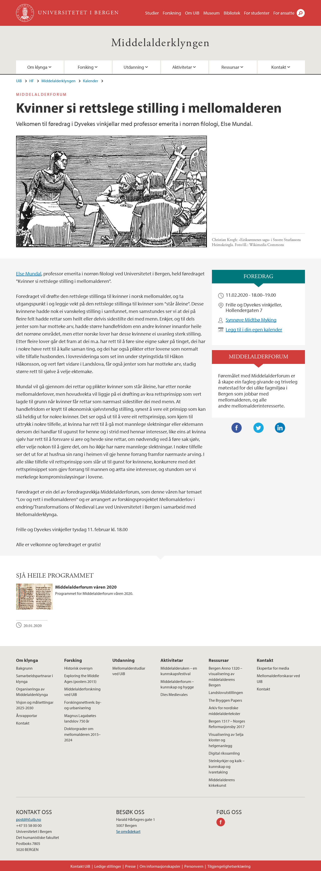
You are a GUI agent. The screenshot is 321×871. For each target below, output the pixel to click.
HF (31, 80)
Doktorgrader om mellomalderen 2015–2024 (82, 734)
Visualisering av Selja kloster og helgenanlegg (226, 740)
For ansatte (283, 13)
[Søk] (300, 13)
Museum (211, 13)
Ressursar (230, 67)
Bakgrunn (24, 668)
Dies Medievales (174, 694)
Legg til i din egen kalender (254, 329)
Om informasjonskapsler (160, 866)
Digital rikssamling (224, 753)
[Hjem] (25, 13)
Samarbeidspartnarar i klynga (34, 678)
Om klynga (37, 67)
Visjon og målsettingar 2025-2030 (34, 705)
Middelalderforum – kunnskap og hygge (177, 684)
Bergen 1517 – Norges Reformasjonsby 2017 (227, 724)
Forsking (86, 67)
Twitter (258, 428)
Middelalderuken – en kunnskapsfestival (178, 671)
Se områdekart (128, 831)
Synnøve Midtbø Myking (251, 319)
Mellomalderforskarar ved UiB (278, 678)
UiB (19, 80)
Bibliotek (232, 13)
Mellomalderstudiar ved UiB (128, 671)
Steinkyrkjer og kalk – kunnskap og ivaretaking (227, 766)
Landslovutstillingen (226, 692)
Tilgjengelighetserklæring (229, 866)
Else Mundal (28, 273)
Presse (130, 866)
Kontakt (278, 67)
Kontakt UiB (80, 866)
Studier (152, 13)
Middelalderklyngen (160, 43)
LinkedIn (280, 428)
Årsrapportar (26, 715)
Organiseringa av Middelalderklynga (32, 691)
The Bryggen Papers (225, 700)
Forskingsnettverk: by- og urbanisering (82, 705)
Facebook (236, 428)
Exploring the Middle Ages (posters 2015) (81, 678)
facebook (222, 823)
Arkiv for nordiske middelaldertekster (224, 710)
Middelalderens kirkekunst (222, 782)
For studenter (256, 13)
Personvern (193, 866)
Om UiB (192, 13)
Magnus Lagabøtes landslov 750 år (80, 718)
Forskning (172, 13)
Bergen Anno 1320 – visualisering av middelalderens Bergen (225, 676)
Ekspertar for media (273, 668)
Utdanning (134, 67)
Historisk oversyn (78, 668)
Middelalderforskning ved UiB (82, 691)
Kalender (90, 80)
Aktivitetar (182, 67)
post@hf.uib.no (28, 819)
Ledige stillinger (107, 866)
